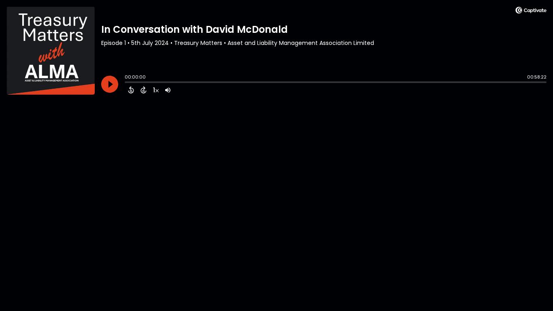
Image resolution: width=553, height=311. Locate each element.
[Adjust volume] (168, 90)
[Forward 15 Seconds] (143, 90)
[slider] (127, 83)
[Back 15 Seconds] (131, 90)
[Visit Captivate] (531, 11)
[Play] (109, 84)
